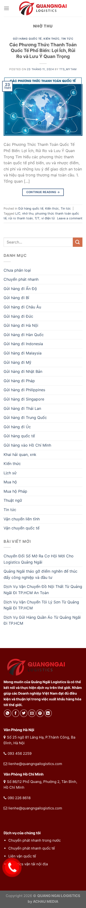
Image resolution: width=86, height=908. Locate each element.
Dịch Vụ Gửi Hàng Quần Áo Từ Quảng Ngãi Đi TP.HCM (42, 620)
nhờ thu (27, 213)
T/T (37, 218)
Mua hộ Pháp (15, 491)
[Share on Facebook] (15, 713)
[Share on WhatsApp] (7, 713)
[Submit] (77, 242)
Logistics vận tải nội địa (28, 864)
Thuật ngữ (13, 500)
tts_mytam (68, 69)
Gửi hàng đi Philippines (24, 389)
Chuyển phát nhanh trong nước (34, 840)
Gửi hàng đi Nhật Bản (23, 371)
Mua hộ (10, 482)
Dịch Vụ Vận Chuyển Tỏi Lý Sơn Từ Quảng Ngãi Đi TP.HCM (41, 605)
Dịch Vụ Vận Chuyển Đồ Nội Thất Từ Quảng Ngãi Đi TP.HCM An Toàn (43, 589)
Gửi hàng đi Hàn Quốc (24, 334)
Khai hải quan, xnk (20, 454)
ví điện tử (48, 218)
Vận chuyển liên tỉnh (22, 519)
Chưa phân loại (17, 270)
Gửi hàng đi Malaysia (23, 353)
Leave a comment (69, 218)
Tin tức (67, 38)
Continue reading (43, 192)
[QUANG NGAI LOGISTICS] (43, 8)
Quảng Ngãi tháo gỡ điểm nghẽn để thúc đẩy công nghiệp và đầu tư (40, 574)
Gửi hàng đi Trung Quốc (25, 417)
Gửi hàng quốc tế (27, 38)
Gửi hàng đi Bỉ (16, 297)
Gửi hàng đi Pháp (19, 380)
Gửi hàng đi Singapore (24, 399)
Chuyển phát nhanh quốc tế (31, 848)
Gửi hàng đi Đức (18, 316)
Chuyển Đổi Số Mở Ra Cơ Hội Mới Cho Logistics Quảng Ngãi (39, 559)
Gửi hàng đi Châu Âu (22, 307)
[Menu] (6, 8)
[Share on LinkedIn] (48, 713)
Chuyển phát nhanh (21, 279)
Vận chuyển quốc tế (21, 528)
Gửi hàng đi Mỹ (17, 362)
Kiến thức (51, 38)
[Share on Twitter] (23, 713)
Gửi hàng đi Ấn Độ (20, 288)
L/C (17, 213)
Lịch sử (10, 472)
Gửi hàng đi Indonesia (23, 343)
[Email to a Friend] (32, 713)
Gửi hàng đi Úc (17, 426)
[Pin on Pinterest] (40, 713)
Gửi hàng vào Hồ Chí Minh (27, 445)
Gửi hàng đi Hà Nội (21, 325)
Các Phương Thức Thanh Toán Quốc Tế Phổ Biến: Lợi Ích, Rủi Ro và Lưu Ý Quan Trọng (43, 50)
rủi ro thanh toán (20, 218)
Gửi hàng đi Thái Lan (22, 408)
